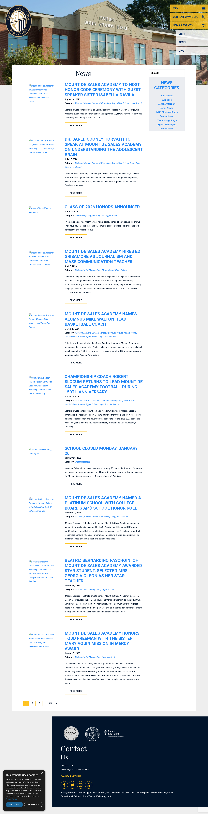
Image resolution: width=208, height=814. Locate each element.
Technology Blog (166, 120)
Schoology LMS (104, 796)
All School (79, 103)
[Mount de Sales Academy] (19, 34)
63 (51, 703)
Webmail (77, 796)
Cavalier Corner (91, 103)
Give (181, 50)
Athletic (87, 333)
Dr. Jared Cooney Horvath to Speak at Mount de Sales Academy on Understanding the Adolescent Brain (104, 147)
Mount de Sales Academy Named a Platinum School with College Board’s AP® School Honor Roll (103, 503)
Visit (182, 33)
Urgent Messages (82, 462)
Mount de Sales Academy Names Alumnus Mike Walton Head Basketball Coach (101, 319)
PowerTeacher (89, 796)
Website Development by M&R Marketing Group (152, 792)
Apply (182, 42)
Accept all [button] (14, 804)
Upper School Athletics (109, 337)
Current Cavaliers (185, 16)
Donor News (166, 108)
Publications (166, 116)
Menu (176, 8)
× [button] (42, 773)
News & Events (183, 25)
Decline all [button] (33, 804)
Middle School (122, 103)
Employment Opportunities (86, 792)
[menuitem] (56, 703)
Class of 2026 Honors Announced (102, 206)
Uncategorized (98, 215)
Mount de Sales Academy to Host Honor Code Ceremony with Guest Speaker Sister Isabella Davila (103, 89)
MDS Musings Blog (107, 103)
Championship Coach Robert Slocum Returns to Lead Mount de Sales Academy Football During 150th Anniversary (104, 384)
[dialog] (24, 790)
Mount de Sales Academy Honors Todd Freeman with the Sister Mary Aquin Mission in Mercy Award (102, 641)
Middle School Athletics (75, 337)
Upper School (135, 103)
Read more (76, 125)
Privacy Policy (67, 792)
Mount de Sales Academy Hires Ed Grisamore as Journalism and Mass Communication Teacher (102, 256)
